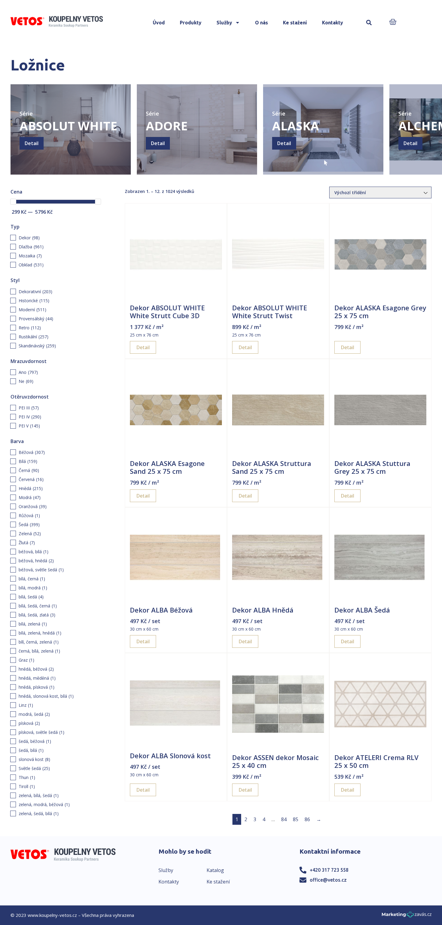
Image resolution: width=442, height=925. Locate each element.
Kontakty (332, 22)
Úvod (159, 22)
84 (284, 819)
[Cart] (393, 22)
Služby (224, 22)
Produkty (190, 22)
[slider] (13, 202)
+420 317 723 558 (329, 870)
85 (295, 819)
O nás (261, 22)
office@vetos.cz (328, 880)
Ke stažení (295, 22)
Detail (31, 143)
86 (307, 819)
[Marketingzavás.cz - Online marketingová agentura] (406, 916)
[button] (369, 23)
